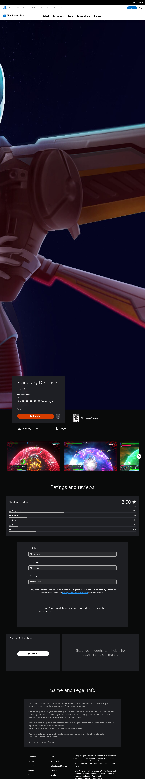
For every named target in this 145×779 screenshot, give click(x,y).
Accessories (45, 8)
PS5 (18, 8)
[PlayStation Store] (14, 15)
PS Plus (34, 8)
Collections (58, 16)
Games (25, 8)
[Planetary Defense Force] (33, 456)
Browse (97, 16)
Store (11, 8)
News (55, 8)
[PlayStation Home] (5, 8)
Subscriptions (83, 16)
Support (64, 8)
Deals (70, 16)
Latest (46, 16)
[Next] (139, 456)
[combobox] (72, 554)
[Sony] (138, 4)
